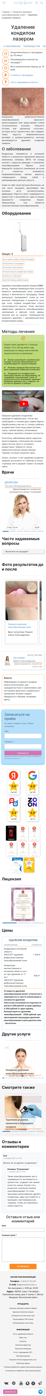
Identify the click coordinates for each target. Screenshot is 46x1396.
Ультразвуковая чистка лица (23, 1323)
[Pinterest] (13, 1383)
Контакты (23, 1341)
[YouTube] (21, 1383)
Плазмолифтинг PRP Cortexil (23, 1319)
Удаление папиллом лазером (23, 1312)
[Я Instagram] (33, 1383)
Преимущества (31, 46)
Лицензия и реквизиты (23, 1349)
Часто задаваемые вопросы (24, 82)
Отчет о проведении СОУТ (23, 1352)
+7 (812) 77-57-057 (28, 1281)
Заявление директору (23, 1345)
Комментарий (9, 1235)
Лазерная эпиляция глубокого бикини (23, 1308)
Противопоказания (23, 1356)
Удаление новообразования (17, 393)
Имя (6, 731)
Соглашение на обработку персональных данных (23, 1371)
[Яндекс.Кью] (27, 1383)
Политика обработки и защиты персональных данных (23, 1367)
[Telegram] (40, 1383)
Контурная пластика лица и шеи (23, 1316)
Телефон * (9, 741)
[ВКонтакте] (6, 1383)
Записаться (23, 753)
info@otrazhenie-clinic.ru (27, 1285)
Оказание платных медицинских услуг (23, 1360)
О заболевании (11, 46)
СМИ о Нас (23, 1338)
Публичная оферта (23, 1363)
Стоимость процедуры (21, 75)
